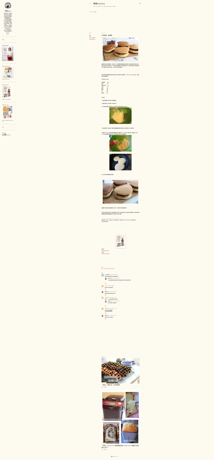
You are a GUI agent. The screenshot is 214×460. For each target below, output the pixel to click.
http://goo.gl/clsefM (105, 250)
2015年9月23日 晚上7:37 (116, 278)
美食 (107, 6)
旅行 (102, 6)
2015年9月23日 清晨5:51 (113, 274)
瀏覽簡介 (7, 33)
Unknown (107, 297)
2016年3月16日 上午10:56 (113, 308)
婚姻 (105, 6)
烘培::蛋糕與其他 (92, 39)
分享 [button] (90, 33)
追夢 (100, 6)
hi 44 (106, 285)
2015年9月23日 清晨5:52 (111, 285)
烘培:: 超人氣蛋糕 (92, 37)
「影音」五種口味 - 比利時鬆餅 (110, 385)
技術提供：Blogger (116, 456)
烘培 (96, 6)
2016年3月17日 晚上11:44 (113, 315)
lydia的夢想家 (107, 274)
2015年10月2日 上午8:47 (112, 297)
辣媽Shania (99, 3)
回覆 (105, 283)
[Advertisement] (120, 345)
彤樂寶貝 (110, 6)
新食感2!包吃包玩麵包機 (131, 74)
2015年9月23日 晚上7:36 (113, 291)
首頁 (94, 6)
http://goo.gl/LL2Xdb (105, 253)
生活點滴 (113, 6)
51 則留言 (105, 449)
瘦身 (98, 6)
